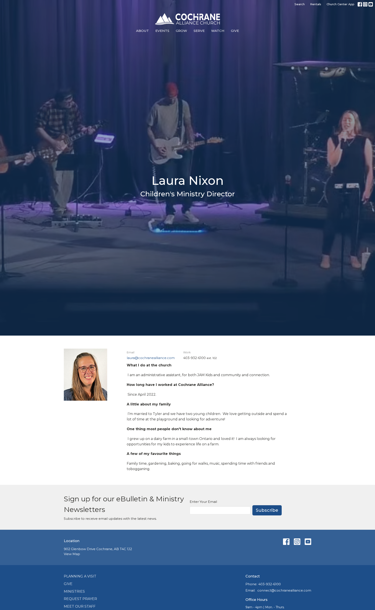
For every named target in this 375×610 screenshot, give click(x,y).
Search (299, 4)
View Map (72, 554)
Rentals (315, 4)
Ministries (74, 591)
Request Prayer (80, 599)
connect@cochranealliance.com (284, 590)
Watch (217, 31)
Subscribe (267, 510)
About (142, 31)
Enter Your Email (203, 502)
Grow (181, 31)
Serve (199, 31)
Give (235, 31)
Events (162, 31)
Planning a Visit (80, 576)
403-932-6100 (269, 584)
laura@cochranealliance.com (151, 358)
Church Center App (340, 4)
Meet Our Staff (79, 606)
